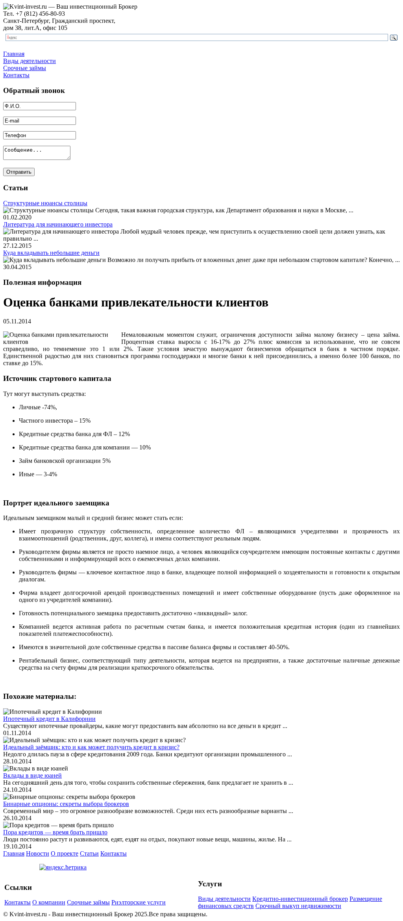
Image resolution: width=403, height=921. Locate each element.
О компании (48, 902)
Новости (37, 853)
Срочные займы (24, 68)
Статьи (89, 853)
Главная (13, 53)
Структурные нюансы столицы (45, 203)
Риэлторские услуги (138, 902)
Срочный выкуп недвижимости (298, 905)
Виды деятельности (29, 61)
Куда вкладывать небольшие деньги (51, 252)
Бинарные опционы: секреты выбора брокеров (66, 803)
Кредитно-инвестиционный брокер (300, 898)
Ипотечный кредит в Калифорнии (49, 718)
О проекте (64, 853)
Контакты (16, 75)
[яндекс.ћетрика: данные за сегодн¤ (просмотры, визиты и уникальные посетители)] (63, 867)
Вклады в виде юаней (32, 775)
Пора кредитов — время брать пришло (55, 832)
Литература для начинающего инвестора (58, 224)
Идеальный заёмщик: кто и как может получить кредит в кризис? (91, 747)
